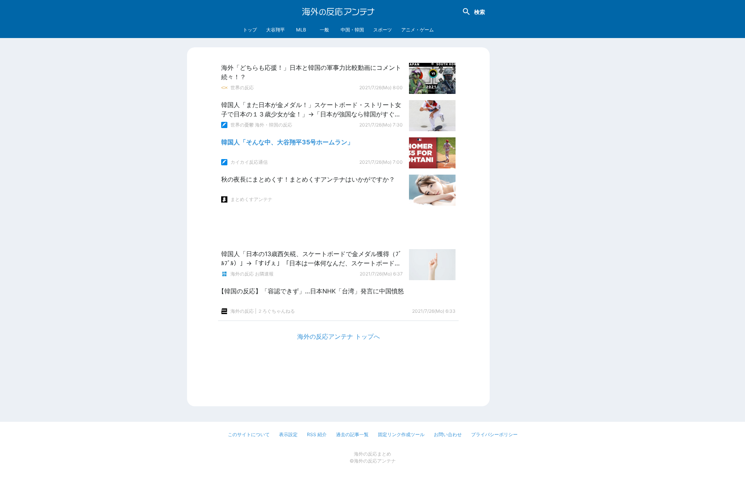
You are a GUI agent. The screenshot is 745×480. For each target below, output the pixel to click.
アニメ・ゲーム (417, 30)
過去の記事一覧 (352, 434)
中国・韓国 (352, 30)
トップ (250, 30)
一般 (324, 30)
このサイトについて (249, 434)
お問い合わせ (448, 434)
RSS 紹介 (317, 434)
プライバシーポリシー (494, 434)
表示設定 (288, 434)
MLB (301, 30)
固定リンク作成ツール (401, 434)
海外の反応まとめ (372, 454)
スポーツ (382, 30)
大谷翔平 (275, 30)
